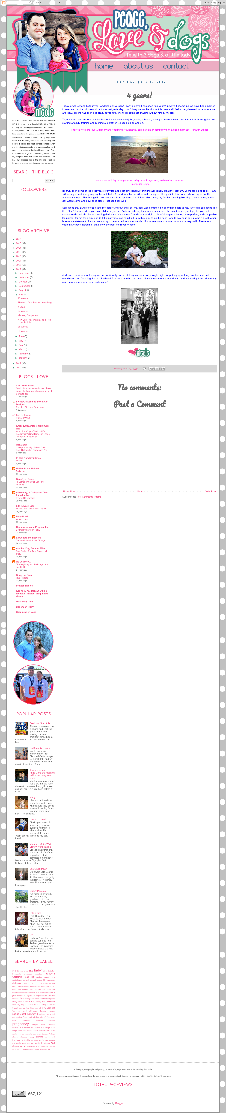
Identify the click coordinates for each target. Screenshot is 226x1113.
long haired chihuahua (35, 999)
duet (38, 986)
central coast (35, 980)
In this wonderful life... (28, 458)
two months (50, 1040)
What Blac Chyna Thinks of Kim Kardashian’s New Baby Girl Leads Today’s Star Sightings (33, 434)
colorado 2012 (28, 983)
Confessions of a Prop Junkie (32, 527)
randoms (51, 1024)
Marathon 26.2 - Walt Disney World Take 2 (40, 845)
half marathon (49, 989)
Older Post (210, 491)
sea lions (37, 1034)
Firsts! (19, 460)
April (21, 345)
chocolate (51, 980)
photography (26, 1020)
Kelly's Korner (23, 415)
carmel (26, 980)
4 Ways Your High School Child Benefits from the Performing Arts (31, 448)
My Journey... (23, 562)
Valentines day (28, 1043)
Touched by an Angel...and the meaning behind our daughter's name (42, 774)
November (24, 277)
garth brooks (35, 989)
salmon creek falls (32, 1028)
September (25, 286)
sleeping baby (27, 1037)
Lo (21, 998)
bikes (45, 971)
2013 (19, 265)
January (23, 358)
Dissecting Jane (24, 601)
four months (23, 989)
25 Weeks (23, 331)
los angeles (50, 999)
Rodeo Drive (17, 1028)
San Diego (45, 1028)
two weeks (16, 1043)
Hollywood (25, 992)
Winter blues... (23, 519)
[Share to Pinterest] (163, 369)
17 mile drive (22, 971)
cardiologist (17, 980)
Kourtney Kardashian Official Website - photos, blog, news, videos (32, 594)
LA (24, 996)
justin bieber (17, 996)
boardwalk (16, 974)
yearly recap (45, 1049)
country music (42, 983)
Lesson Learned (38, 819)
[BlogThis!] (153, 369)
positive (52, 1020)
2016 (19, 252)
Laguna (29, 996)
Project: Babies (24, 586)
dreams (33, 986)
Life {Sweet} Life (25, 506)
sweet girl (50, 1037)
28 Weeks (23, 298)
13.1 (14, 971)
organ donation (40, 1011)
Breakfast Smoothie (40, 723)
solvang (39, 1037)
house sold (34, 992)
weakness (30, 1046)
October (23, 282)
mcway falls (41, 1002)
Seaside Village (48, 1034)
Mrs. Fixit (30, 1008)
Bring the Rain (24, 575)
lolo (24, 999)
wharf (38, 1046)
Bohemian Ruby (25, 607)
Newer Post (69, 491)
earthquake (46, 986)
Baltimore (20, 471)
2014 (19, 261)
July (21, 294)
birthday (51, 971)
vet (48, 1043)
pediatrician (17, 1017)
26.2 (31, 971)
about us (144, 66)
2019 (19, 239)
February (23, 354)
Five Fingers (22, 578)
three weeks (39, 1040)
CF (44, 980)
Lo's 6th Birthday (38, 869)
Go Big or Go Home (40, 748)
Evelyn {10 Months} (25, 498)
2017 (19, 248)
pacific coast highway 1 (25, 1014)
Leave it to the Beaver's (28, 538)
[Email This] (150, 369)
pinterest (39, 1020)
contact (186, 66)
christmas (16, 983)
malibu (21, 1002)
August (23, 290)
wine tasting (17, 1049)
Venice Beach (41, 1043)
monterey (51, 1002)
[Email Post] (144, 369)
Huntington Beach (47, 992)
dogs (26, 986)
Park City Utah (23, 418)
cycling (52, 983)
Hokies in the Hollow (27, 468)
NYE (32, 935)
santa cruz (50, 1031)
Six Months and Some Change (30, 540)
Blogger (119, 1103)
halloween (16, 992)
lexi (46, 995)
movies (22, 1008)
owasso (52, 1011)
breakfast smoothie (33, 974)
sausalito (28, 1034)
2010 (19, 367)
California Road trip (23, 977)
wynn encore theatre (31, 1049)
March (22, 349)
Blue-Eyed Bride (25, 479)
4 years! (22, 307)
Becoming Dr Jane (26, 612)
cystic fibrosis (17, 986)
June (21, 336)
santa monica (18, 1034)
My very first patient (28, 315)
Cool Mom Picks (25, 385)
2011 (19, 363)
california (50, 974)
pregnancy (20, 1024)
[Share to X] (157, 369)
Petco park (27, 1017)
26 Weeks (23, 327)
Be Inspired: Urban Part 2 (28, 530)
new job (38, 1008)
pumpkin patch (38, 1024)
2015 (19, 256)
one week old (25, 1011)
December (24, 273)
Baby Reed (22, 516)
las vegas (37, 996)
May (21, 341)
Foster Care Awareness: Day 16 (31, 508)
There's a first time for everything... (36, 302)
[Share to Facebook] (160, 369)
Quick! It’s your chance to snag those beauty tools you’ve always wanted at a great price (34, 391)
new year (46, 1008)
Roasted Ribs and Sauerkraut (30, 407)
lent (42, 996)
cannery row (49, 977)
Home (105, 66)
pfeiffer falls (38, 1017)
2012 (19, 269)
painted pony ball (47, 1014)
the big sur (28, 1040)
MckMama (21, 445)
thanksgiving (17, 1040)
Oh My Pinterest (38, 891)
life (50, 996)
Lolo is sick (35, 913)
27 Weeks (23, 311)
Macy (32, 797)
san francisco (27, 1031)
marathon (29, 1001)
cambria (39, 977)
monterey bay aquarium (22, 1005)
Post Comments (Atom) (89, 497)
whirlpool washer (48, 1046)
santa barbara (39, 1031)
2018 (19, 243)
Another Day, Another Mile (30, 548)
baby (38, 970)
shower (15, 1037)
